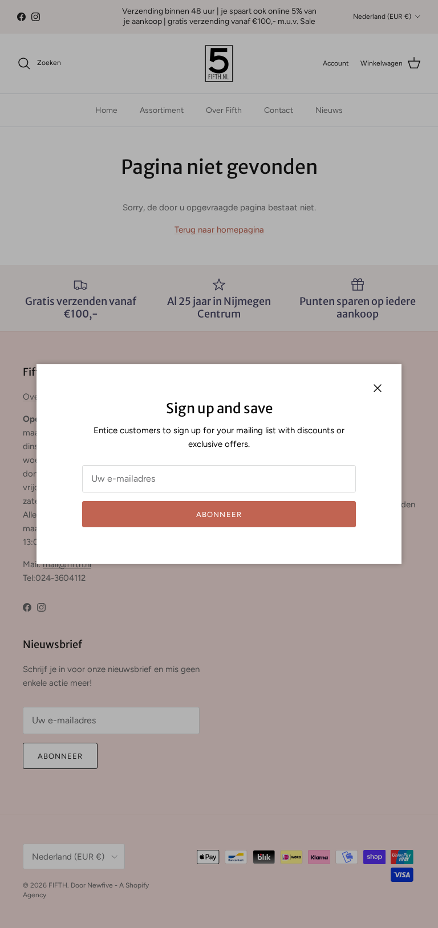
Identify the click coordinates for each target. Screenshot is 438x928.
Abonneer (218, 514)
